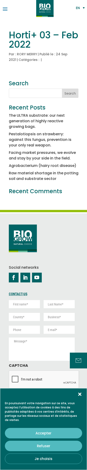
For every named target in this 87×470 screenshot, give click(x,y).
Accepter (43, 433)
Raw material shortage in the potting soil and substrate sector (43, 175)
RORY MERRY (27, 54)
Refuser (43, 446)
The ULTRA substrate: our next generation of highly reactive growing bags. (37, 121)
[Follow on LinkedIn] (25, 277)
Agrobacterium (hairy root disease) (42, 165)
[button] (79, 394)
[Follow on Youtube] (37, 277)
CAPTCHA (18, 365)
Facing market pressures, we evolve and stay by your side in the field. (42, 155)
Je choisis (43, 458)
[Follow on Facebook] (14, 277)
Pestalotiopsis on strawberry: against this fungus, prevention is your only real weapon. (40, 139)
